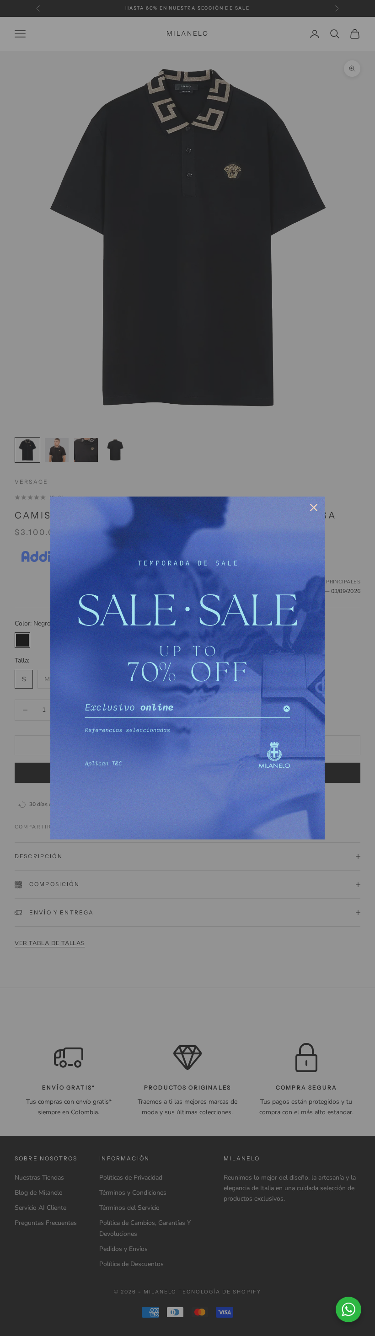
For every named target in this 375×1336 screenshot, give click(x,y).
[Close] (314, 507)
